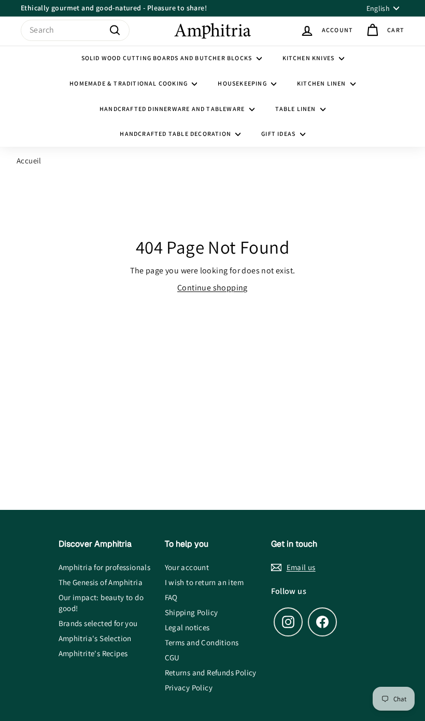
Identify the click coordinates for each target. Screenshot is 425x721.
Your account (187, 567)
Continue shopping (212, 287)
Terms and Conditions (202, 642)
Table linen (296, 109)
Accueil (29, 160)
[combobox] (75, 30)
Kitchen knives (309, 58)
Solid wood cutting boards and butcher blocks (167, 58)
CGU (172, 657)
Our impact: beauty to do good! (101, 602)
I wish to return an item (204, 582)
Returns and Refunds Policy (211, 672)
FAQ (171, 597)
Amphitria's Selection (95, 638)
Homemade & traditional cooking (129, 83)
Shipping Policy (191, 612)
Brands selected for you (98, 623)
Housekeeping (243, 83)
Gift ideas (279, 133)
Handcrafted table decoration (176, 133)
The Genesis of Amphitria (101, 582)
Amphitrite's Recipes (93, 653)
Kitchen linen (322, 83)
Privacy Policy (189, 687)
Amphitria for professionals (105, 567)
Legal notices (187, 627)
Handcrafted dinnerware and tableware (173, 109)
